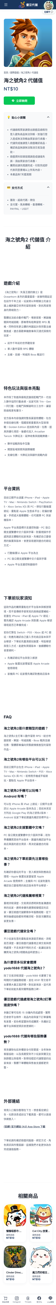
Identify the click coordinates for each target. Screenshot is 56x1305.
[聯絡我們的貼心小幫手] (49, 6)
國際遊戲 (14, 72)
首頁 (6, 72)
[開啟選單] (6, 4)
